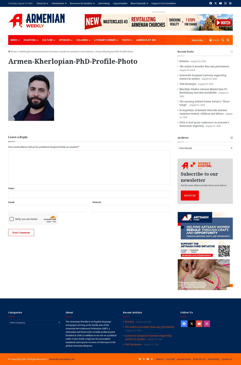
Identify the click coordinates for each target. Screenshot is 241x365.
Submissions (57, 3)
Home (13, 51)
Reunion (184, 61)
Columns (82, 39)
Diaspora (30, 39)
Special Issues (184, 359)
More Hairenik (138, 3)
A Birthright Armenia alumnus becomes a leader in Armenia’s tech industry (56, 51)
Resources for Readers (81, 3)
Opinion (64, 39)
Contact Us (227, 359)
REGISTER (190, 195)
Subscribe (197, 40)
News (13, 39)
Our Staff (170, 359)
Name (11, 188)
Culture (47, 39)
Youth (126, 39)
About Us (41, 3)
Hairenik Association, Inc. (62, 359)
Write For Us (199, 359)
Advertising (104, 3)
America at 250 (146, 39)
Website (96, 202)
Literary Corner (105, 39)
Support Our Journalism (163, 3)
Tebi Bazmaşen (188, 83)
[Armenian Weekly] (36, 21)
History (160, 359)
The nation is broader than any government (204, 66)
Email (11, 202)
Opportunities (120, 3)
